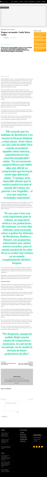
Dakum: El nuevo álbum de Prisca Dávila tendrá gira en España (6, 447)
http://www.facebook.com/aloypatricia (17, 378)
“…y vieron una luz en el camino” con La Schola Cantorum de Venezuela (39, 49)
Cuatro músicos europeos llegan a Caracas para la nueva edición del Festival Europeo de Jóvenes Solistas (5, 464)
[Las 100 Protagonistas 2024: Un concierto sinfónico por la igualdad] (13, 471)
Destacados (6, 7)
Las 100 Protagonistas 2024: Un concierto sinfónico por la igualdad (5, 470)
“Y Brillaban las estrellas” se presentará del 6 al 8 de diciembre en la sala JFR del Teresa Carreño (39, 45)
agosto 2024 (22, 441)
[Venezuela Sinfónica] (4, 1)
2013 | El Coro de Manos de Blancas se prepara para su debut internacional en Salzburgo (25, 364)
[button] (44, 1)
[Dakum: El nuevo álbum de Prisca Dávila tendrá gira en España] (13, 447)
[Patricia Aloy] (2, 38)
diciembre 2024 (23, 436)
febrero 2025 (22, 434)
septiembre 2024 (23, 439)
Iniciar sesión (30, 399)
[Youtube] (42, 447)
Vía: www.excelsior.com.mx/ (6, 44)
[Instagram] (37, 447)
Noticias (12, 29)
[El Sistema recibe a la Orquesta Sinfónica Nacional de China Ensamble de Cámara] (13, 435)
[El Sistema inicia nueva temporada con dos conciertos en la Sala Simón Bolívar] (13, 441)
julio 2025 (22, 432)
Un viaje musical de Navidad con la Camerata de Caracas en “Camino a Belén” (40, 41)
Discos (8, 29)
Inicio (2, 7)
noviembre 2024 (23, 437)
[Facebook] (15, 383)
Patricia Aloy (6, 37)
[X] (18, 383)
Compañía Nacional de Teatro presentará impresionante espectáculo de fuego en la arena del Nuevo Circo (6, 457)
